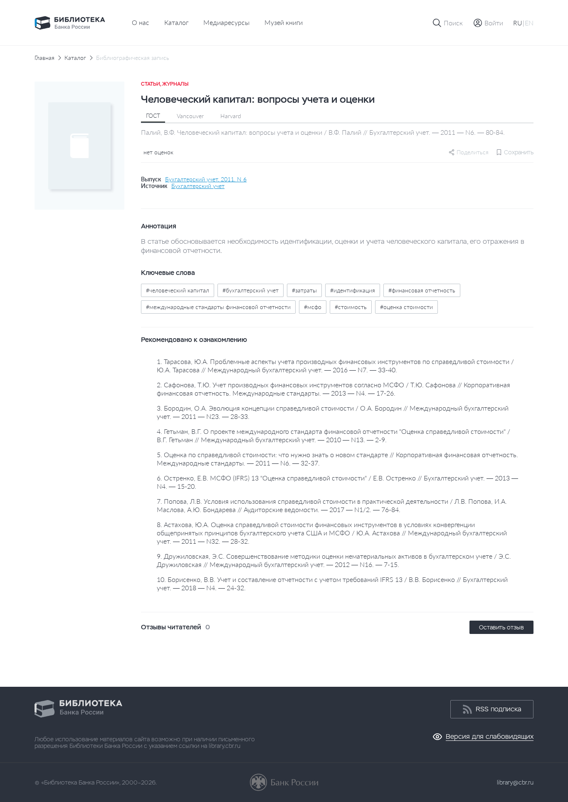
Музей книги (283, 22)
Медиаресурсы (226, 22)
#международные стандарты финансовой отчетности (218, 306)
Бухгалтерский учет (198, 186)
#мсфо (312, 306)
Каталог (176, 22)
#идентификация (352, 290)
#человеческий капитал (177, 290)
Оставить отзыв (501, 627)
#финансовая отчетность (421, 290)
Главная (44, 57)
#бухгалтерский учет (250, 290)
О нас (140, 22)
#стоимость (351, 306)
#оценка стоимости (406, 306)
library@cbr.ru (515, 782)
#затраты (304, 290)
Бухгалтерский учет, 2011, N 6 (206, 179)
